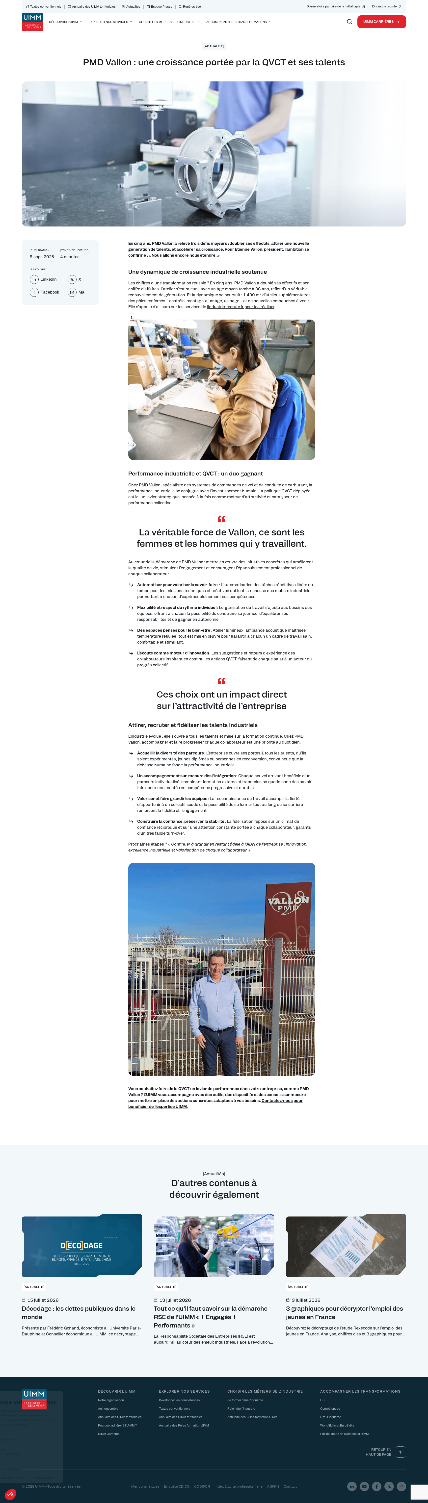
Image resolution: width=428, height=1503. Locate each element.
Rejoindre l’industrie (241, 1408)
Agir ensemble (108, 1408)
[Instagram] (401, 1486)
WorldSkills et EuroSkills (337, 1425)
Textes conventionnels (45, 6)
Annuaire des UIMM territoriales (94, 6)
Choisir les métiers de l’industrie (265, 1391)
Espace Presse (161, 6)
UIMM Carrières (378, 21)
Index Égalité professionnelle (238, 1486)
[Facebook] (376, 1486)
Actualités (133, 6)
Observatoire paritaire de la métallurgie (333, 6)
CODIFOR (202, 1486)
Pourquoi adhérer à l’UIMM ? (117, 1425)
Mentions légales (145, 1486)
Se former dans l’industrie (245, 1400)
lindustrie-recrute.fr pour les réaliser (240, 306)
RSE (323, 1400)
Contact (290, 1486)
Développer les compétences (179, 1400)
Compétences (330, 1408)
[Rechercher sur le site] (349, 22)
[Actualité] (214, 46)
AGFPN (273, 1486)
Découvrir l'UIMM (116, 1391)
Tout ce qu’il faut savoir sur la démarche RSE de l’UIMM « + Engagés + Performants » (211, 1316)
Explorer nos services (184, 1391)
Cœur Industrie (330, 1417)
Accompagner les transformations (360, 1391)
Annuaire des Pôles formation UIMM (184, 1425)
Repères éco (192, 6)
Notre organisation (111, 1400)
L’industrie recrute (384, 6)
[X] (389, 1486)
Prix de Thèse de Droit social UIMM (344, 1434)
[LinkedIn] (352, 1486)
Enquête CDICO (177, 1486)
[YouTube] (364, 1486)
